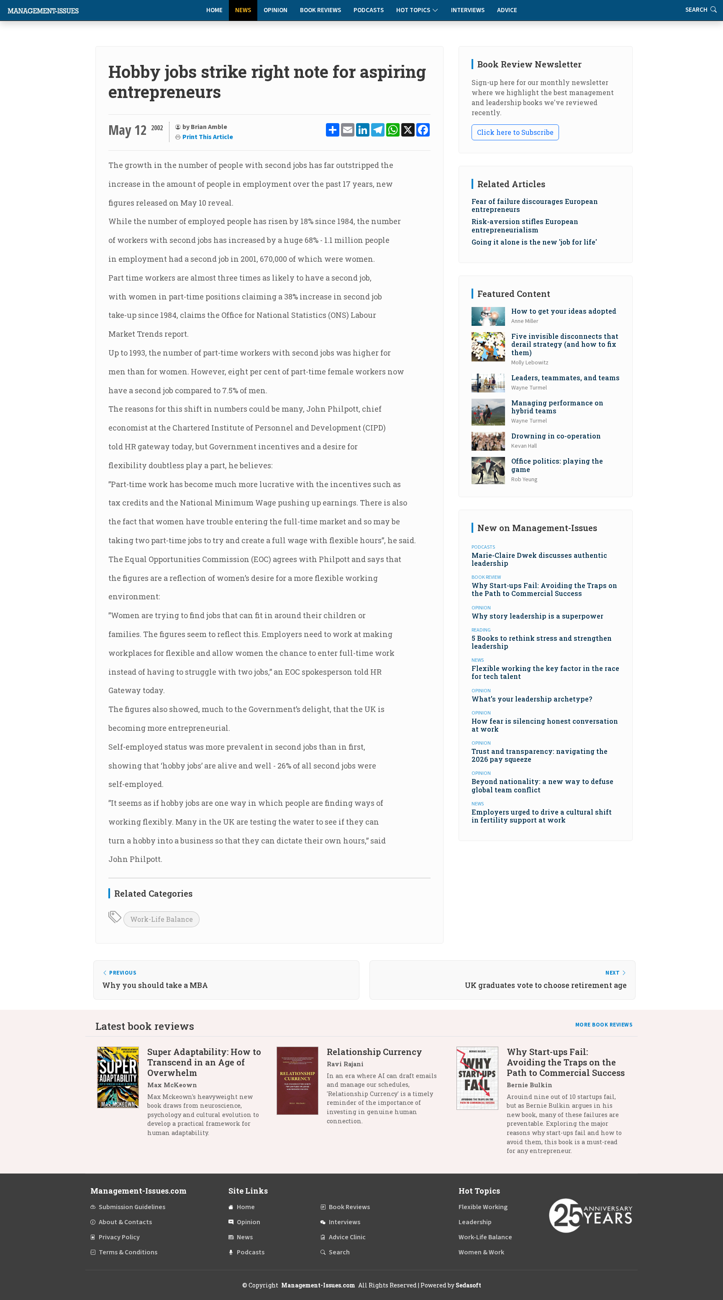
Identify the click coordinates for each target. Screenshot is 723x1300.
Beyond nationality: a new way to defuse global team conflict (542, 785)
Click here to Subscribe (515, 132)
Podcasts (369, 10)
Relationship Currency (374, 1051)
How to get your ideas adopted (563, 311)
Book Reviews (320, 10)
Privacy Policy (119, 1237)
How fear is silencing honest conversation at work (545, 725)
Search (339, 1252)
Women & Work (481, 1252)
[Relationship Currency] (302, 1089)
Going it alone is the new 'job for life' (534, 241)
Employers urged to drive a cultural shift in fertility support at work (542, 815)
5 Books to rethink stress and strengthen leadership (542, 642)
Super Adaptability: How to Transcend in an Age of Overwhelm (204, 1062)
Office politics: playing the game (557, 465)
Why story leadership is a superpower (537, 615)
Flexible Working (483, 1207)
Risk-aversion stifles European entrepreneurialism (525, 225)
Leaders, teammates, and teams (565, 377)
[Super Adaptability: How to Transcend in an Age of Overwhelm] (122, 1095)
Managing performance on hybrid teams (557, 406)
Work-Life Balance (161, 919)
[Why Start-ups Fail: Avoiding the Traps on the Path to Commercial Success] (481, 1104)
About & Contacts (125, 1222)
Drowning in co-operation (556, 435)
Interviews (468, 10)
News (243, 10)
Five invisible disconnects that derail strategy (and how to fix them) (564, 344)
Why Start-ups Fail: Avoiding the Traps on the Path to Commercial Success (544, 589)
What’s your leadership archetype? (532, 698)
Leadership (475, 1222)
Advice (507, 10)
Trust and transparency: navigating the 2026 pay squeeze (540, 755)
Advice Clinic (347, 1237)
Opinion (275, 10)
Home (214, 10)
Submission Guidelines (132, 1207)
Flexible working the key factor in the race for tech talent (545, 672)
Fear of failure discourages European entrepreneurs (535, 205)
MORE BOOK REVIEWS (604, 1025)
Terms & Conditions (128, 1252)
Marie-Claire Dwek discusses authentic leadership (539, 559)
